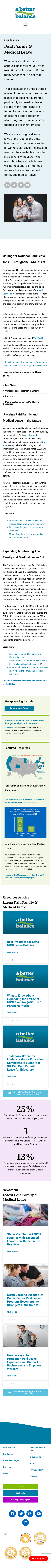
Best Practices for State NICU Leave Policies (23, 943)
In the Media (35, 1457)
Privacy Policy (36, 1470)
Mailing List (20, 1493)
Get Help (7, 1467)
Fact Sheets (10, 385)
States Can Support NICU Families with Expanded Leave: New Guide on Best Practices (24, 1239)
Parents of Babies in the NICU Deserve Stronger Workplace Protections (24, 722)
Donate (21, 1486)
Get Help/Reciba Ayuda (20, 1500)
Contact (33, 1476)
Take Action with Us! (37, 1449)
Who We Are (9, 1447)
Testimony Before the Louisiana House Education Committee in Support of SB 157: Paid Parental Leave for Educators (25, 1062)
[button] (25, 24)
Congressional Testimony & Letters (22, 391)
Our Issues (8, 1454)
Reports (9, 396)
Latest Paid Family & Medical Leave (20, 905)
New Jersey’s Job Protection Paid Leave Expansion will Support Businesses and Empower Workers (24, 1362)
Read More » (12, 952)
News (5, 1473)
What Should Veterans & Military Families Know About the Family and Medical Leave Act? (28, 670)
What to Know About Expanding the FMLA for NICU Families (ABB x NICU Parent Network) (25, 1000)
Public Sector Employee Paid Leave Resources (21, 403)
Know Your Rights (11, 1460)
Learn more (9, 728)
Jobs (32, 1463)
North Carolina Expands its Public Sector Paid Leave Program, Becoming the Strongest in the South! (25, 1300)
